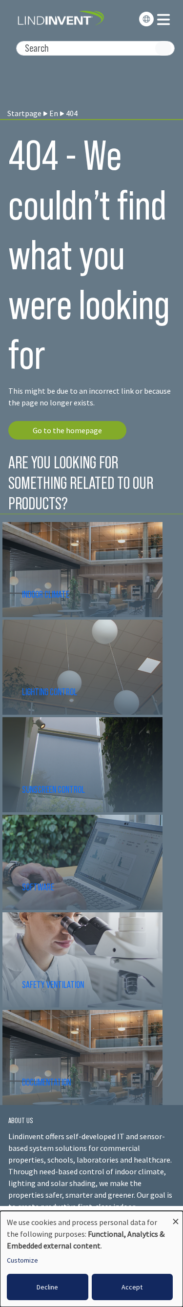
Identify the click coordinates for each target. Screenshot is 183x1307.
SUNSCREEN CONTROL (53, 789)
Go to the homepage (67, 430)
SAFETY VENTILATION (53, 984)
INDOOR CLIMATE (46, 594)
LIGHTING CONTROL (49, 691)
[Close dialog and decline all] (175, 1217)
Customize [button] (22, 1260)
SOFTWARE (38, 887)
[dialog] (91, 1259)
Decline (47, 1287)
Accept (132, 1287)
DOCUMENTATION (46, 1082)
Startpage (24, 113)
